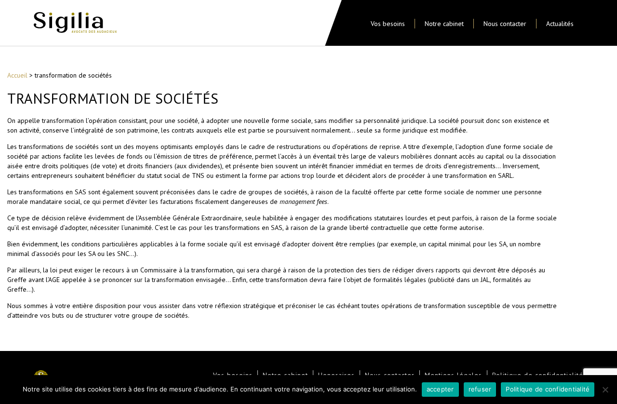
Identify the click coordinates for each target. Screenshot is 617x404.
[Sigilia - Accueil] (75, 23)
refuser (480, 389)
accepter (440, 389)
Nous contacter (504, 23)
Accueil (17, 75)
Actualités (560, 23)
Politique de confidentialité (548, 389)
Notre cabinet (444, 23)
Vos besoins (388, 23)
